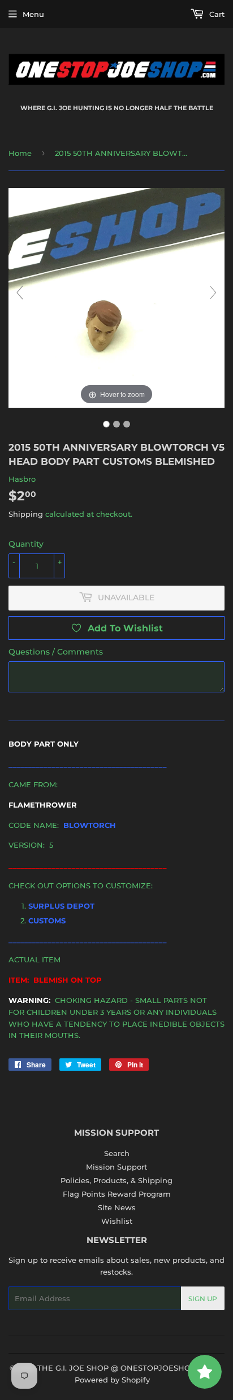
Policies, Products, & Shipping (116, 1180)
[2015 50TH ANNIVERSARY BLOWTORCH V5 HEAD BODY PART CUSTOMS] (106, 424)
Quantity (26, 544)
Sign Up (202, 1298)
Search (117, 1153)
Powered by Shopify (112, 1379)
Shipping (25, 513)
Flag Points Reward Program (117, 1193)
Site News (117, 1207)
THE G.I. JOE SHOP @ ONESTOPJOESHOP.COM (126, 1367)
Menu (33, 14)
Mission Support (116, 1166)
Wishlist (116, 1220)
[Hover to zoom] (116, 297)
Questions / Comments (55, 652)
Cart (216, 14)
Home (20, 153)
